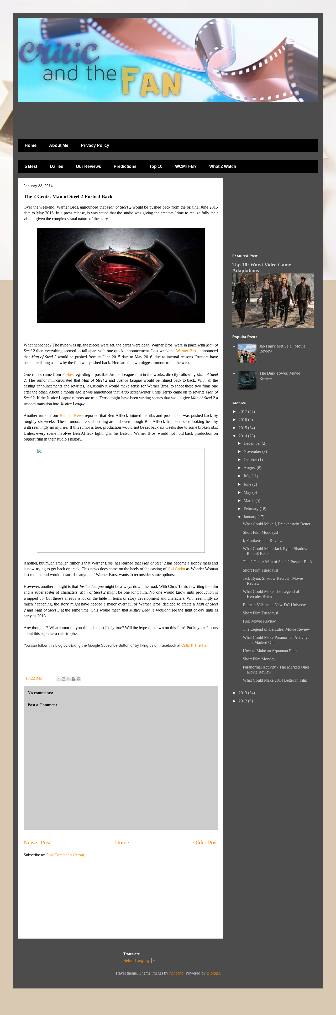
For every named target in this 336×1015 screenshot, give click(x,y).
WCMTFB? (186, 166)
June (248, 484)
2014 (243, 436)
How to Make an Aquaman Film (270, 651)
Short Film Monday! (260, 659)
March (249, 500)
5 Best (31, 166)
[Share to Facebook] (73, 678)
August (250, 467)
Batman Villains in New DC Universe (274, 605)
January (251, 517)
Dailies (56, 166)
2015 (243, 428)
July (247, 476)
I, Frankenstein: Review (262, 540)
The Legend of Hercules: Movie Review (276, 629)
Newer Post (37, 842)
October (251, 459)
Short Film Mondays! (260, 532)
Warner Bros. (187, 351)
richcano (176, 973)
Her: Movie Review (259, 621)
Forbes (68, 374)
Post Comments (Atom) (65, 855)
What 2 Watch (222, 166)
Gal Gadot (176, 569)
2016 (243, 419)
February (252, 508)
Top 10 (155, 166)
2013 (243, 693)
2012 (243, 701)
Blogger (213, 973)
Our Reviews (88, 166)
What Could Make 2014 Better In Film (275, 680)
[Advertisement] (145, 118)
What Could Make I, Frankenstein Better (276, 524)
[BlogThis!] (63, 678)
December (253, 443)
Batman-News (71, 415)
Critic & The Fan (194, 645)
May (248, 492)
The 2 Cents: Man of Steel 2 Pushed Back (277, 562)
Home (30, 145)
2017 (243, 411)
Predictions (125, 166)
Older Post (205, 842)
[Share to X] (68, 678)
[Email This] (58, 678)
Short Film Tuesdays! (260, 570)
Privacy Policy (95, 145)
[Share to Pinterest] (78, 678)
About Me (58, 145)
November (253, 451)
